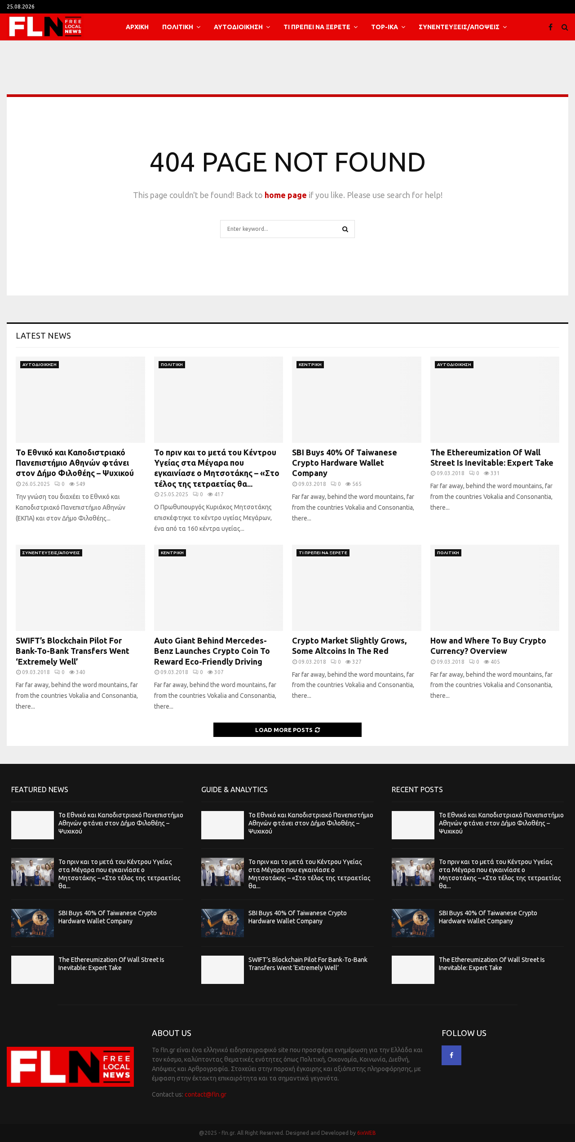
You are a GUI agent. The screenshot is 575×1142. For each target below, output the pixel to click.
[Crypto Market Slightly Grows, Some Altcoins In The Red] (356, 588)
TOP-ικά (384, 27)
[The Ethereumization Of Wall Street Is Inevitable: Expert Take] (495, 400)
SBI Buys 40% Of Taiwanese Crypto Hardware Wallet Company (344, 463)
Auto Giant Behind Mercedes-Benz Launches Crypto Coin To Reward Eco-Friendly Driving (212, 651)
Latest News (43, 335)
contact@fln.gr (205, 1094)
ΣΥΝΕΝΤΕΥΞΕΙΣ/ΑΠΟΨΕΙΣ (459, 27)
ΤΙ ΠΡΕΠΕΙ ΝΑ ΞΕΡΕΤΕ (316, 27)
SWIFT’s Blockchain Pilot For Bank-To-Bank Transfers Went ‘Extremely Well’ (72, 651)
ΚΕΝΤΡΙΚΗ (310, 364)
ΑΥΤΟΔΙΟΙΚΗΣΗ (238, 27)
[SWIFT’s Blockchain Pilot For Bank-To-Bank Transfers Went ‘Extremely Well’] (80, 588)
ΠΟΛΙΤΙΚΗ (177, 27)
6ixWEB (366, 1133)
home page (286, 194)
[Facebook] (552, 27)
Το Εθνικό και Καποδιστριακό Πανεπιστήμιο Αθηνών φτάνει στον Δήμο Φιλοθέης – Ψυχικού (75, 463)
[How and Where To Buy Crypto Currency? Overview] (495, 588)
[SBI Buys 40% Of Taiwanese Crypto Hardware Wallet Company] (356, 400)
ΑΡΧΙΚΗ (137, 27)
